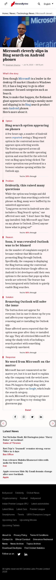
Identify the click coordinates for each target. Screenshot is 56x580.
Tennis (21, 514)
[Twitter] (32, 417)
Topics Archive (33, 543)
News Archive (17, 543)
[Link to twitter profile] (19, 554)
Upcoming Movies (28, 520)
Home (5, 13)
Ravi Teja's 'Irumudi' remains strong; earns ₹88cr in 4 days (26, 450)
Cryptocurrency (9, 498)
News (12, 13)
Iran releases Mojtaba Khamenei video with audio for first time (26, 461)
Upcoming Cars (9, 520)
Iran (5, 466)
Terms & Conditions (39, 535)
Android (14, 108)
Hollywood (35, 498)
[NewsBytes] (19, 4)
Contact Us (7, 539)
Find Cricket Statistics (35, 548)
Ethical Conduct (23, 539)
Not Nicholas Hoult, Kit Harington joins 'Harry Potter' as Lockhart (27, 438)
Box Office (8, 454)
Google (32, 388)
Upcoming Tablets (11, 525)
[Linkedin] (41, 417)
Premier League (37, 509)
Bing (28, 104)
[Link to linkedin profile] (25, 554)
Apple (6, 477)
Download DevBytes (12, 548)
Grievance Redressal (43, 539)
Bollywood (7, 493)
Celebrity (19, 493)
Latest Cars (22, 509)
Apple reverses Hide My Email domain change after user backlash (27, 473)
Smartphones (8, 514)
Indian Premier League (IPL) (15, 503)
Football (24, 498)
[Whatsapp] (24, 417)
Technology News (25, 13)
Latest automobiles (40, 503)
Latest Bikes (8, 509)
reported (17, 137)
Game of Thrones (12, 443)
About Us (6, 535)
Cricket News (33, 493)
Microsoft (24, 78)
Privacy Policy (20, 535)
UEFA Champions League (39, 514)
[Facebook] (15, 417)
